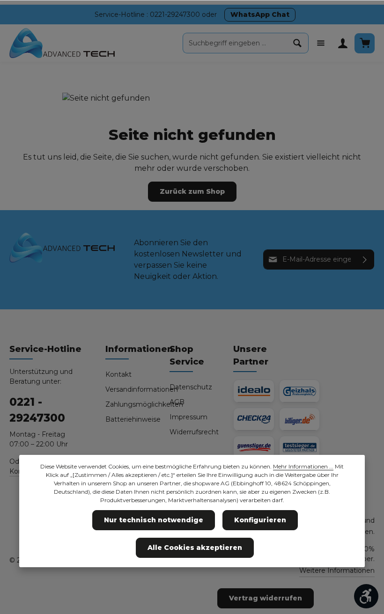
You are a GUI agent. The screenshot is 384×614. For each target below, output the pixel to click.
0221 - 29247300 (37, 409)
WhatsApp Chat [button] (259, 14)
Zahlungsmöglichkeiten (144, 404)
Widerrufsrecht (194, 432)
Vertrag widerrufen (265, 598)
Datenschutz (191, 387)
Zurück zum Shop (192, 191)
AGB (177, 402)
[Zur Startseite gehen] (62, 43)
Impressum (188, 417)
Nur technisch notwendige (153, 520)
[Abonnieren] (365, 259)
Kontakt (118, 374)
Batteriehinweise (133, 419)
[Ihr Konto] (342, 43)
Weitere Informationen (337, 570)
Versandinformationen (141, 389)
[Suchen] (298, 43)
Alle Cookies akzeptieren (195, 547)
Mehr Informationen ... (303, 466)
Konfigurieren (260, 520)
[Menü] (320, 43)
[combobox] (235, 43)
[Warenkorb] (364, 43)
